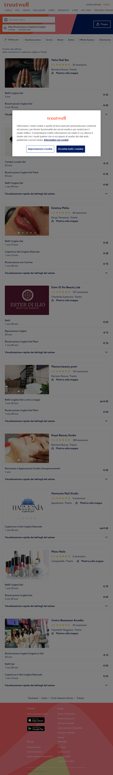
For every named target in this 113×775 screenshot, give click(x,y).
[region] (56, 133)
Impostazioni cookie (40, 149)
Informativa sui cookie (56, 140)
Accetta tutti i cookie (70, 149)
